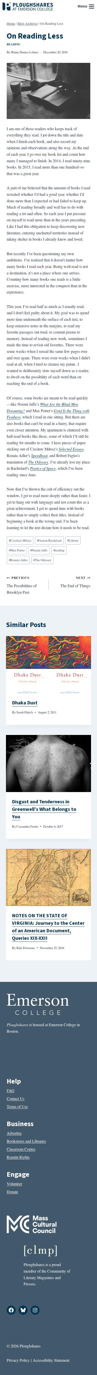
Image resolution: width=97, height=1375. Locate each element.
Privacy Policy (18, 1360)
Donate (12, 1191)
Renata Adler (18, 560)
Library (72, 540)
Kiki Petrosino (25, 948)
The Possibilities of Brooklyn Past (22, 585)
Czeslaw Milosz (20, 540)
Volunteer (14, 1183)
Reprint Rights (18, 1157)
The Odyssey (42, 560)
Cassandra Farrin (27, 826)
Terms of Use (17, 1106)
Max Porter (17, 550)
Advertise (14, 1133)
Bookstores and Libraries (26, 1141)
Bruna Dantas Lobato (24, 52)
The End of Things (75, 581)
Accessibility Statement (51, 1360)
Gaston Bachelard (49, 540)
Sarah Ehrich (24, 712)
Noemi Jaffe (39, 550)
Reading (14, 44)
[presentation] (48, 664)
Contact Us (15, 1098)
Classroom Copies (21, 1149)
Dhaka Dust (25, 702)
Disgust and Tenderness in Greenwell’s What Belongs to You (44, 809)
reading (58, 550)
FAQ (10, 1090)
